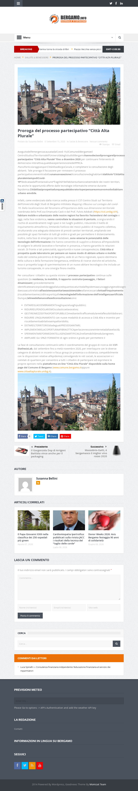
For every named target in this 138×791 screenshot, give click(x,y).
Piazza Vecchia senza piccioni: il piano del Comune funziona (86, 49)
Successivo (97, 446)
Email (117, 144)
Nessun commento (98, 141)
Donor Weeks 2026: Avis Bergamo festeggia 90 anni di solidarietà (103, 537)
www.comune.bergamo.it (67, 367)
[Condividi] (2, 204)
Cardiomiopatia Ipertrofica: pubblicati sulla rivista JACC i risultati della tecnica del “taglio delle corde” (68, 539)
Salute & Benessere (79, 141)
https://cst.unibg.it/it (105, 211)
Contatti (18, 728)
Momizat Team (98, 784)
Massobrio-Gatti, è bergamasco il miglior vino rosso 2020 (91, 453)
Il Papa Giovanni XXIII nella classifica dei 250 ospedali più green (33, 537)
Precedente (41, 446)
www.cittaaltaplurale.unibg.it (34, 371)
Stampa (106, 144)
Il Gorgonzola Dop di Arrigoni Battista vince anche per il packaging (48, 453)
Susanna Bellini (36, 141)
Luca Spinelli (26, 667)
